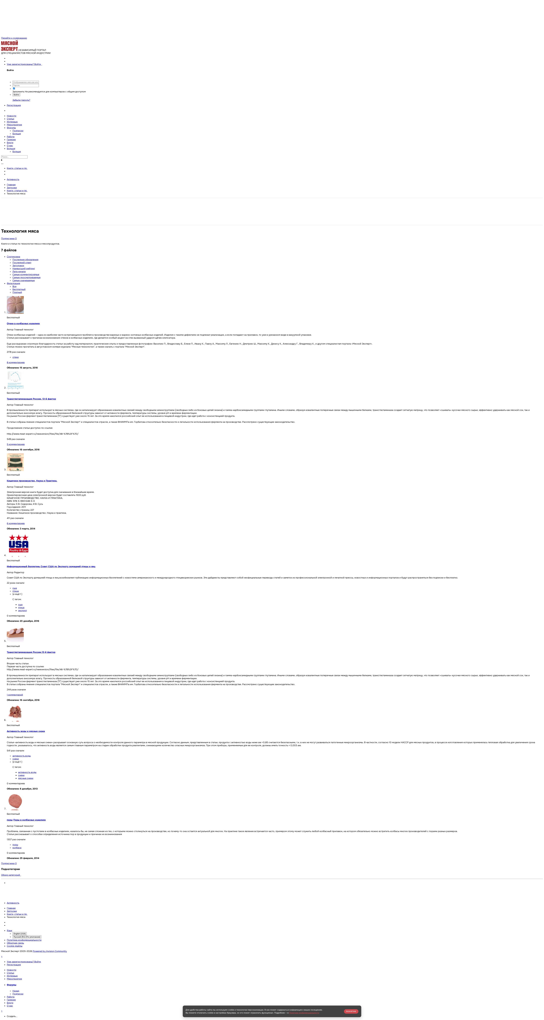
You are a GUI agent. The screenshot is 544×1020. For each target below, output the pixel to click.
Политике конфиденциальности (304, 1013)
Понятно (351, 1011)
